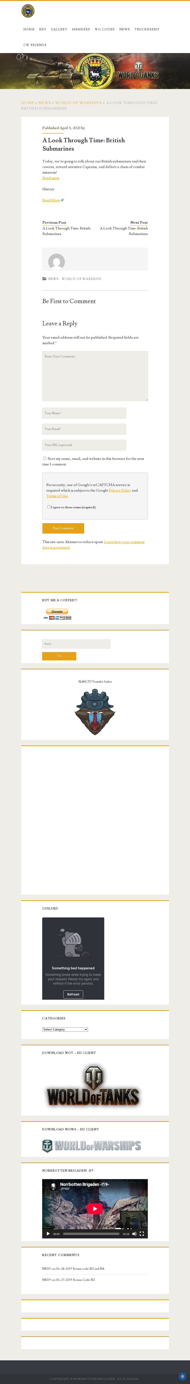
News (124, 29)
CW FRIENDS (35, 45)
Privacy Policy (120, 490)
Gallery (59, 29)
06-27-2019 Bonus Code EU (75, 1280)
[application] (95, 1208)
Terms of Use (57, 496)
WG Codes (105, 29)
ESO (43, 29)
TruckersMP (147, 29)
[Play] (48, 1233)
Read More (51, 200)
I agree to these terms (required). (73, 507)
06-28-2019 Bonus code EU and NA (80, 1269)
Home (29, 29)
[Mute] (134, 1233)
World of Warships (78, 103)
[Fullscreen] (141, 1233)
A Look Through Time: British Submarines (66, 231)
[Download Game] (93, 1086)
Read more (51, 178)
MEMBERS (81, 29)
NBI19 (46, 1269)
